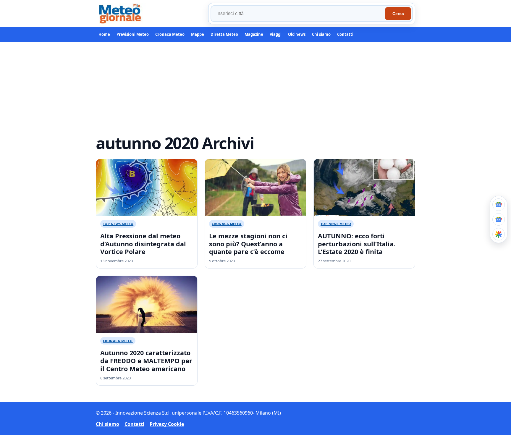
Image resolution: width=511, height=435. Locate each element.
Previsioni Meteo (133, 34)
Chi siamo (321, 34)
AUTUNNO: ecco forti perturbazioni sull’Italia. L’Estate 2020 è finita (356, 244)
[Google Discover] (498, 234)
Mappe (197, 34)
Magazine (254, 34)
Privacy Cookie (167, 424)
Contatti (345, 34)
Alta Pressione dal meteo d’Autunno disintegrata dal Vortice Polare (143, 244)
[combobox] (298, 13)
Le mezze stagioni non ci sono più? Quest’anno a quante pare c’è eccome (248, 244)
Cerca (398, 13)
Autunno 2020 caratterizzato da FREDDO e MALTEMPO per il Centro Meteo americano (146, 361)
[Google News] (498, 219)
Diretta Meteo (224, 34)
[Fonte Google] (498, 204)
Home (104, 34)
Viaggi (276, 34)
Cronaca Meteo (170, 34)
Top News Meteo (118, 223)
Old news (296, 34)
